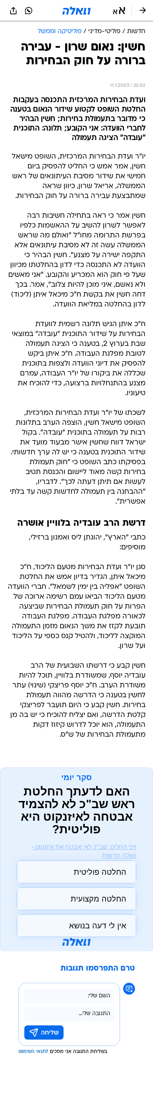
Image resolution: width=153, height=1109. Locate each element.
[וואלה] (76, 11)
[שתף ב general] (13, 10)
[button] (119, 10)
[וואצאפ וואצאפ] (29, 11)
